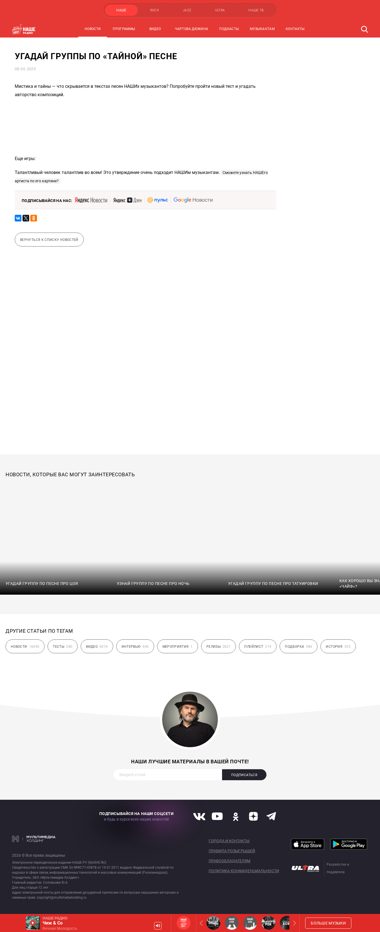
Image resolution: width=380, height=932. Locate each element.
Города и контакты (229, 841)
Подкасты (229, 29)
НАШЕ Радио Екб (250, 923)
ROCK (154, 10)
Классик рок (268, 923)
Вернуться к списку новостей (49, 240)
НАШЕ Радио (184, 923)
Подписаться (244, 775)
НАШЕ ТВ (256, 10)
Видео (155, 29)
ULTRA (220, 10)
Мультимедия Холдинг (34, 838)
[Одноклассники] (33, 218)
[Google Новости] (193, 200)
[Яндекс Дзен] (127, 200)
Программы (124, 29)
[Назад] (202, 923)
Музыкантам (262, 29)
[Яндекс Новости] (91, 200)
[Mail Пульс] (157, 200)
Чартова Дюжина (191, 29)
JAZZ (187, 10)
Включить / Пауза (33, 923)
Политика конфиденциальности (244, 871)
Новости (93, 29)
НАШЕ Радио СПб (232, 923)
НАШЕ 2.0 (213, 923)
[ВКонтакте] (18, 218)
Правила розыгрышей (232, 851)
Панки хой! (287, 923)
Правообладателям (229, 861)
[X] (26, 218)
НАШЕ (121, 10)
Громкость (157, 925)
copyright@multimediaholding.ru (62, 897)
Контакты (295, 29)
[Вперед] (293, 923)
